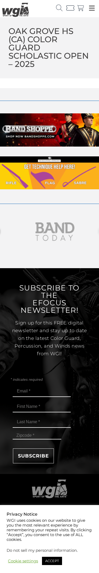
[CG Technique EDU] (49, 187)
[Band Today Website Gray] (49, 231)
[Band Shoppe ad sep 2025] (49, 145)
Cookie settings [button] (23, 561)
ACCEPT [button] (52, 561)
